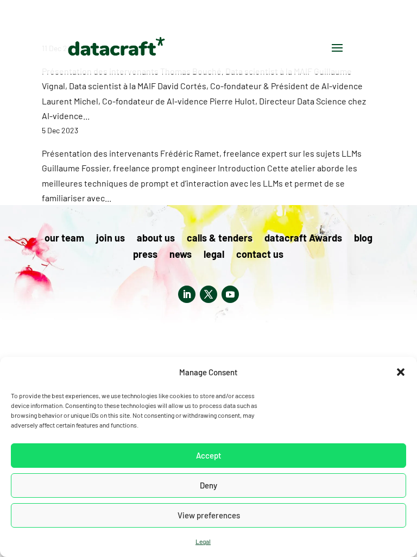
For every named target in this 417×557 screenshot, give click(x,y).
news (180, 255)
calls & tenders (219, 239)
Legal (203, 541)
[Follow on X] (208, 294)
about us (156, 239)
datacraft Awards (303, 239)
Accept (209, 455)
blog (363, 239)
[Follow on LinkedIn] (186, 294)
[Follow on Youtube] (230, 294)
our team (64, 239)
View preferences (209, 515)
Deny (208, 485)
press (145, 255)
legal (214, 255)
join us (110, 239)
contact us (259, 255)
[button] (400, 372)
